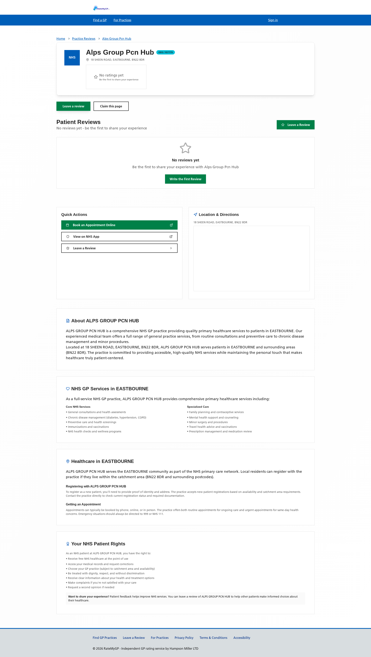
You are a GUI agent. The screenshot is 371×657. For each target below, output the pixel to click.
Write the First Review (185, 179)
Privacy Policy (184, 638)
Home (60, 39)
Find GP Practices (105, 638)
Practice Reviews (83, 39)
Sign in (273, 20)
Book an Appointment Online (94, 225)
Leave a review (73, 106)
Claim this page (111, 106)
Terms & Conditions (213, 638)
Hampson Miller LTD (184, 648)
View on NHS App (86, 237)
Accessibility (241, 638)
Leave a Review (299, 125)
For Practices (122, 20)
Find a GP (100, 20)
